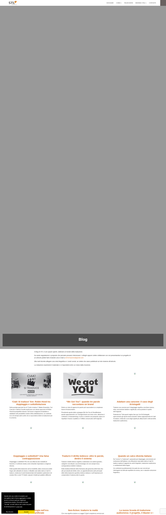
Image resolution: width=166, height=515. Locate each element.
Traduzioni (128, 3)
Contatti (152, 3)
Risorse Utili (140, 3)
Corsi (118, 3)
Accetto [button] (26, 512)
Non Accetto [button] (9, 512)
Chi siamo (110, 3)
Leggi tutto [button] (19, 506)
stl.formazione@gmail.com (74, 358)
